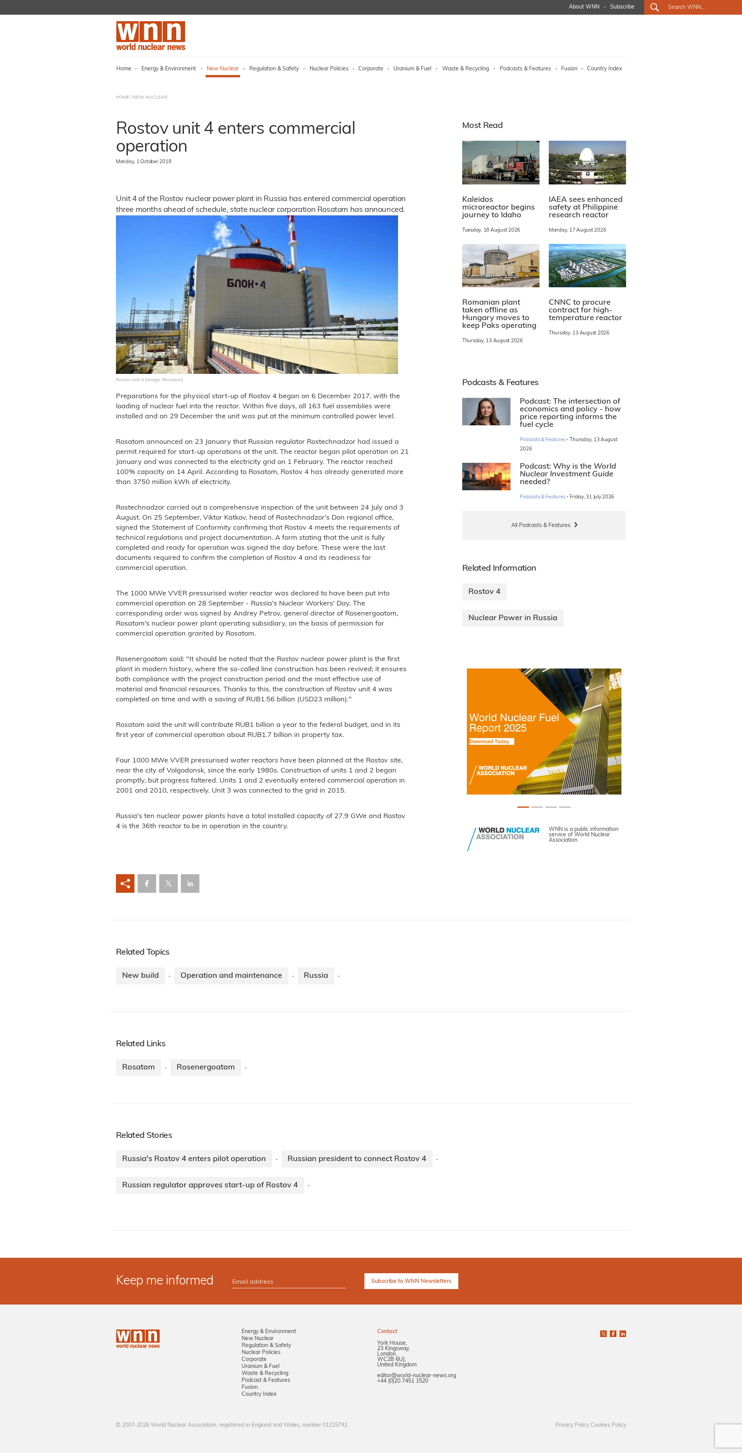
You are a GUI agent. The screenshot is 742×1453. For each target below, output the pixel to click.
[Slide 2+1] (551, 807)
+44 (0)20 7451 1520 (402, 1381)
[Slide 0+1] (523, 807)
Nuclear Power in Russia (512, 618)
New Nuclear (223, 69)
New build (140, 976)
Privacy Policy (572, 1425)
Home (123, 69)
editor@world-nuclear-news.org (416, 1376)
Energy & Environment (168, 69)
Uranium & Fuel (412, 69)
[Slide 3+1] (565, 807)
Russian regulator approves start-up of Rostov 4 (210, 1185)
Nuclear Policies (329, 69)
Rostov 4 (484, 592)
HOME (122, 97)
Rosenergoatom (206, 1067)
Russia (316, 976)
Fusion (569, 69)
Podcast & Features (266, 1380)
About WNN (584, 7)
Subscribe (622, 7)
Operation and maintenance (231, 976)
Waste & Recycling (465, 69)
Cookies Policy (608, 1425)
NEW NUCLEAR (150, 97)
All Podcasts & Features (540, 526)
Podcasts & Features (525, 69)
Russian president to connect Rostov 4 (357, 1159)
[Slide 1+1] (537, 807)
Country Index (604, 69)
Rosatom (138, 1067)
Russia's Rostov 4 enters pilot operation (194, 1159)
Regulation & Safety (274, 69)
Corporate (370, 69)
